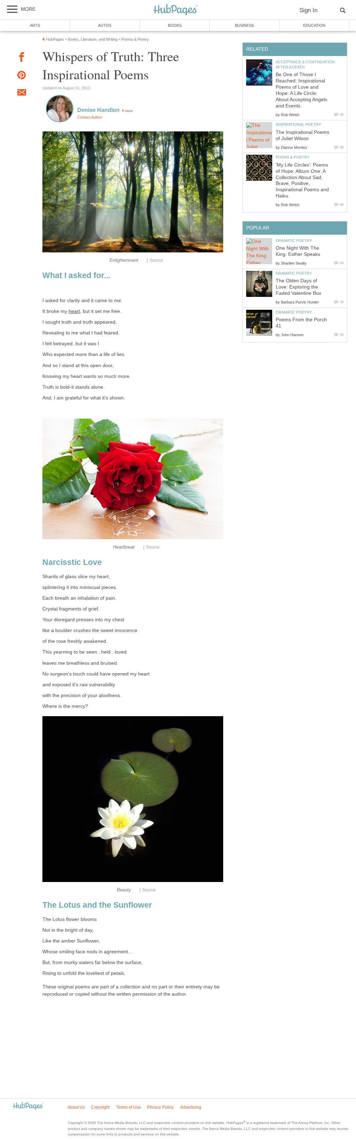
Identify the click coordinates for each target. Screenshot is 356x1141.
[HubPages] (175, 10)
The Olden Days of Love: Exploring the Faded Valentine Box (298, 287)
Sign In (308, 10)
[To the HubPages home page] (28, 1106)
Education (314, 25)
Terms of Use (128, 1107)
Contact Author (89, 117)
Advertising (190, 1107)
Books (174, 25)
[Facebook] (22, 58)
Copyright (100, 1107)
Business (244, 25)
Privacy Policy (160, 1107)
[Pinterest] (22, 76)
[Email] (22, 93)
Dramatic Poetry (294, 240)
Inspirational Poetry (298, 124)
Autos (104, 25)
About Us (76, 1107)
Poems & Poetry (292, 157)
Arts (35, 25)
